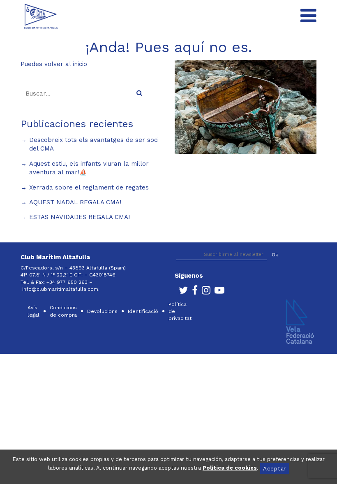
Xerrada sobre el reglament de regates (89, 187)
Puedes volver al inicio (54, 64)
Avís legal (33, 311)
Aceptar (274, 468)
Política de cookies (230, 468)
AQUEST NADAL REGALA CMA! (75, 202)
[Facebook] (193, 292)
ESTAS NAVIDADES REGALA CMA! (79, 217)
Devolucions (102, 311)
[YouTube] (217, 292)
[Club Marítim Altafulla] (41, 16)
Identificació (143, 311)
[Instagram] (204, 292)
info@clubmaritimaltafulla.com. (61, 289)
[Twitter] (181, 292)
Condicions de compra (63, 311)
